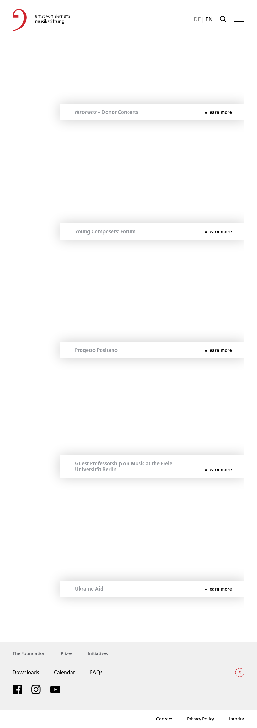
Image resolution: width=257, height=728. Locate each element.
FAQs (96, 672)
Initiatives (98, 653)
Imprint (236, 718)
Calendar (64, 672)
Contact (164, 718)
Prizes (67, 653)
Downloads (26, 672)
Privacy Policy (200, 718)
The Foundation (29, 653)
